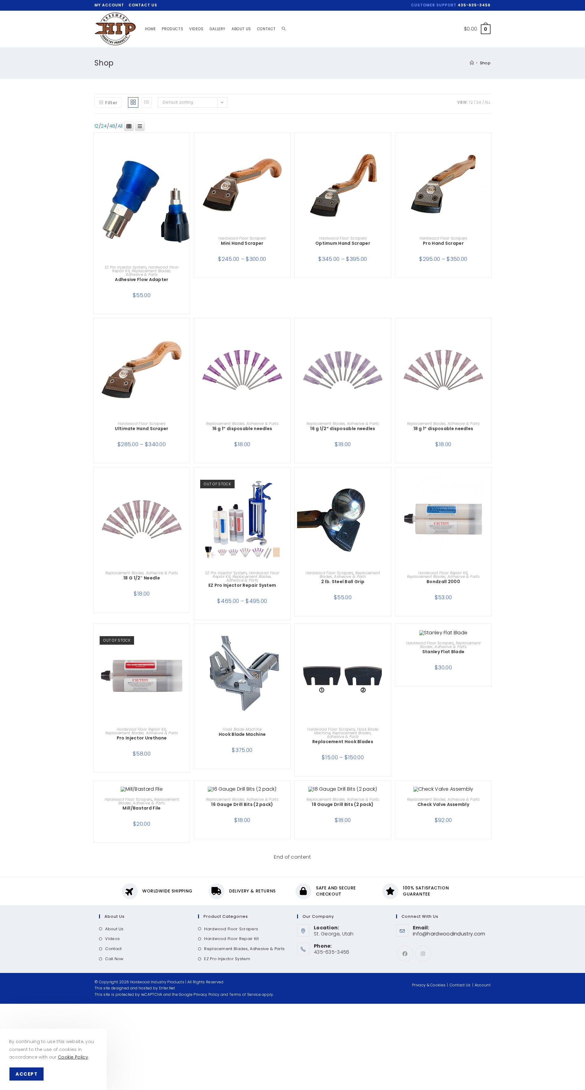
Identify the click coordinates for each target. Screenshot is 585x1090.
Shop (485, 63)
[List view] (146, 102)
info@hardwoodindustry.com (449, 933)
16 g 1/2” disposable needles (342, 429)
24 (478, 102)
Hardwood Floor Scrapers (242, 238)
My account (109, 5)
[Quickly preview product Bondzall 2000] (488, 484)
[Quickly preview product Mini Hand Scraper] (287, 150)
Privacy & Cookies (428, 985)
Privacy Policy (206, 994)
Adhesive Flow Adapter (141, 279)
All (488, 102)
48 (112, 126)
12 (471, 102)
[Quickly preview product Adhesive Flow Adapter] (187, 150)
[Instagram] (423, 954)
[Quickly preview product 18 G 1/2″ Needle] (187, 484)
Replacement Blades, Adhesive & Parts (148, 272)
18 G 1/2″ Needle (141, 578)
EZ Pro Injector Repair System (242, 585)
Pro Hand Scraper (443, 243)
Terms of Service (245, 994)
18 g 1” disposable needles (443, 429)
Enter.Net (167, 988)
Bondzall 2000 (443, 582)
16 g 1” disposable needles (242, 429)
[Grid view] (133, 102)
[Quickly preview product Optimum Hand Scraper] (388, 150)
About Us (114, 929)
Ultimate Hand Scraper (141, 429)
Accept (26, 1074)
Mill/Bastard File (141, 808)
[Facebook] (405, 954)
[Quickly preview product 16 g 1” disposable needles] (287, 335)
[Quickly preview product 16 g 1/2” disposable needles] (388, 335)
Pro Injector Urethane (142, 738)
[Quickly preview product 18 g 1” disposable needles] (488, 335)
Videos (112, 939)
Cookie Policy (73, 1057)
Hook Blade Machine (242, 729)
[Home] (472, 63)
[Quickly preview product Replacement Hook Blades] (388, 641)
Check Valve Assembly (443, 804)
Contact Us (143, 5)
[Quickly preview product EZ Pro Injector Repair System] (287, 484)
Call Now (114, 959)
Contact (113, 949)
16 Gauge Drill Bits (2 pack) (242, 804)
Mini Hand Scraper (242, 243)
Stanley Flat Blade (443, 652)
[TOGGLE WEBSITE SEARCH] (284, 29)
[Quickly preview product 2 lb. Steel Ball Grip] (388, 484)
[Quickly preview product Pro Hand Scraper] (488, 150)
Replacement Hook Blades (342, 742)
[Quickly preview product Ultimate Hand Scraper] (187, 335)
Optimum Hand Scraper (342, 243)
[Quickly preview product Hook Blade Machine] (287, 641)
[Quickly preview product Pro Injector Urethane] (187, 641)
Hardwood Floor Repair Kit (443, 572)
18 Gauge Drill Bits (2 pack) (343, 804)
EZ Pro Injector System (126, 267)
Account (483, 985)
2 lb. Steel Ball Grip (342, 582)
